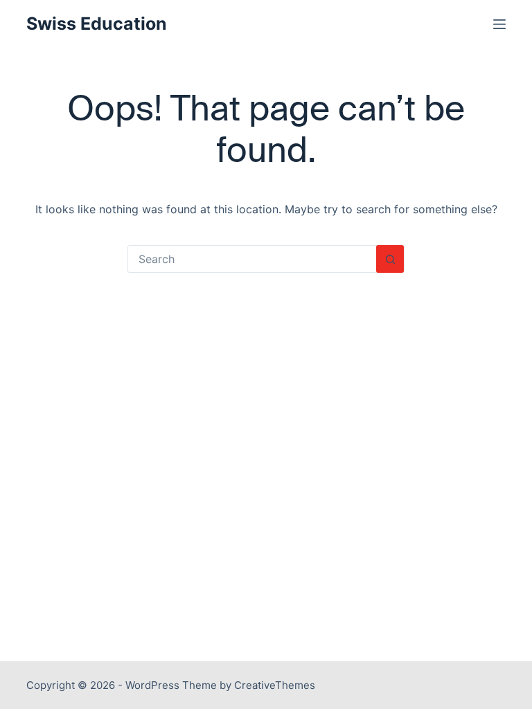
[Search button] (390, 259)
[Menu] (499, 24)
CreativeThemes (274, 685)
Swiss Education (96, 23)
